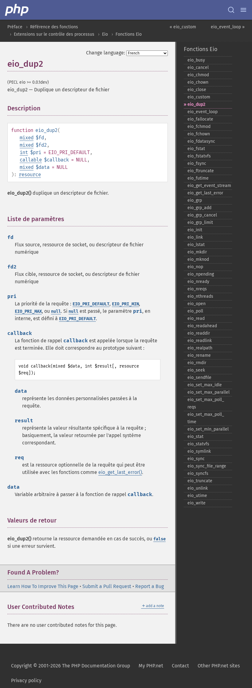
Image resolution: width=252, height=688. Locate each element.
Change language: (105, 53)
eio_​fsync (196, 163)
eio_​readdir (198, 333)
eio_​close (196, 89)
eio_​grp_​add (199, 207)
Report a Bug (149, 586)
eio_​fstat (196, 148)
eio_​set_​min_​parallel (208, 429)
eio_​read (196, 318)
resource (30, 174)
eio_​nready (198, 281)
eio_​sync (196, 458)
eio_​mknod (198, 259)
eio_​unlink (197, 488)
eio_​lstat (196, 244)
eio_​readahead (202, 325)
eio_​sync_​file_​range (206, 466)
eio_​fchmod (199, 126)
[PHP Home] (17, 10)
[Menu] (243, 10)
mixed (26, 138)
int (24, 152)
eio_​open (196, 303)
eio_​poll (195, 311)
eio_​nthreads (200, 296)
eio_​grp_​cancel (202, 215)
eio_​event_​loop (202, 111)
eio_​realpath (199, 348)
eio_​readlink (199, 340)
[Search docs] (231, 10)
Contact (180, 666)
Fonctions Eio (129, 34)
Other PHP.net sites (219, 666)
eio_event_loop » (228, 27)
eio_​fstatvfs (199, 156)
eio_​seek (196, 370)
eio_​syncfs (197, 473)
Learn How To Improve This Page (42, 586)
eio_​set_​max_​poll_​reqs (205, 403)
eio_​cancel (198, 67)
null (56, 311)
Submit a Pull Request (106, 586)
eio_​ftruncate (200, 170)
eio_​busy (196, 60)
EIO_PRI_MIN (125, 304)
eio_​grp (194, 200)
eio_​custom (198, 97)
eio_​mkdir (197, 252)
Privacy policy (26, 680)
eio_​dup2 (196, 104)
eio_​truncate (199, 480)
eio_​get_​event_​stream (209, 185)
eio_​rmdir (196, 362)
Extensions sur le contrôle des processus (54, 34)
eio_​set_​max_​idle (204, 385)
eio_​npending (200, 274)
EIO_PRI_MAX (28, 311)
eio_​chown (197, 82)
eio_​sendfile (199, 377)
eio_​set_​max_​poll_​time (205, 418)
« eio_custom (183, 27)
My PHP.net (151, 666)
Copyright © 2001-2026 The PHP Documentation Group (70, 666)
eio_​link (195, 237)
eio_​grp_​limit (200, 222)
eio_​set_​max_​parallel (208, 392)
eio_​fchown (198, 134)
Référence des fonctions (54, 27)
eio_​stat (195, 436)
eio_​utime (197, 495)
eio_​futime (198, 178)
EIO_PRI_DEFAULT (91, 304)
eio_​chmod (198, 75)
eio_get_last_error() (120, 472)
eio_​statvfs (198, 444)
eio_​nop (195, 266)
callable (31, 160)
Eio (105, 34)
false (159, 539)
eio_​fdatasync (201, 141)
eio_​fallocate (200, 119)
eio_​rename (199, 355)
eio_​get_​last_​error (205, 193)
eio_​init (194, 230)
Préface (14, 27)
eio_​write (196, 503)
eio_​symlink (199, 451)
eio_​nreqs (197, 289)
